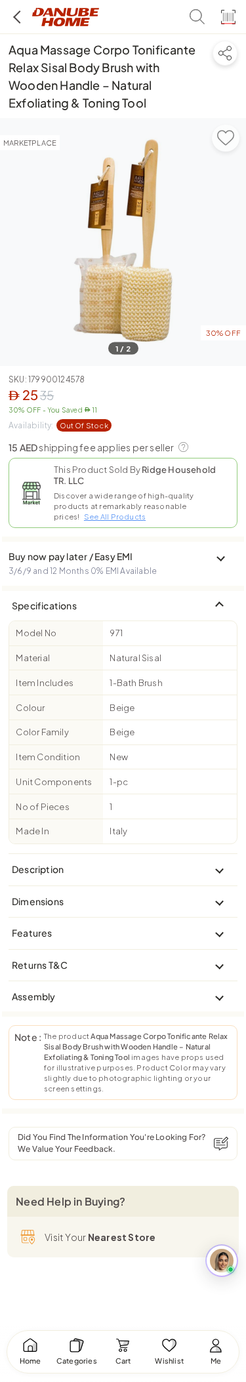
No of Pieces (42, 807)
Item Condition (48, 757)
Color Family (42, 732)
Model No (36, 633)
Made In (32, 831)
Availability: (58, 425)
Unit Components (54, 782)
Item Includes (44, 683)
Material (33, 658)
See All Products (115, 516)
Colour (30, 707)
